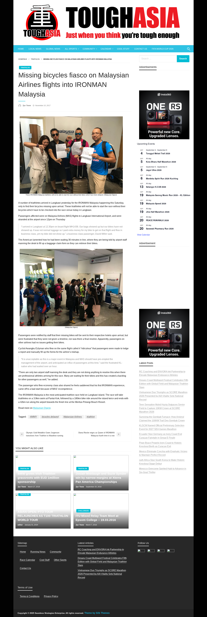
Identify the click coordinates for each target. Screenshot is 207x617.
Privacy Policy (51, 596)
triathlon (91, 417)
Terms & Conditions (29, 596)
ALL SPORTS (71, 49)
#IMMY (33, 417)
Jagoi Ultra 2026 (154, 170)
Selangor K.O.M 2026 (156, 186)
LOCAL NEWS (35, 49)
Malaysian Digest (41, 408)
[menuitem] (20, 48)
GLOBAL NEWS (53, 49)
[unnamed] (164, 115)
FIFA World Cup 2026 (162, 49)
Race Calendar (27, 560)
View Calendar (143, 234)
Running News (37, 552)
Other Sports (60, 560)
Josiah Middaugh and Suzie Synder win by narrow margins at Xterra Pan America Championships (101, 478)
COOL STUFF (123, 49)
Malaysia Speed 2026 (156, 203)
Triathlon (35, 59)
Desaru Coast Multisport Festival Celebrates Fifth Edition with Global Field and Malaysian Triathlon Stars (163, 384)
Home (23, 552)
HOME (21, 49)
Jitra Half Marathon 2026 (157, 211)
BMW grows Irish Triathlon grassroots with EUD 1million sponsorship (38, 478)
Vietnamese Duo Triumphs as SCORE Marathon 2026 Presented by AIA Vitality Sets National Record (163, 396)
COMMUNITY (89, 49)
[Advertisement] (164, 284)
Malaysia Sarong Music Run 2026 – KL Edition (168, 195)
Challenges (83, 511)
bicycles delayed (50, 417)
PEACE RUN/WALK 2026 (157, 220)
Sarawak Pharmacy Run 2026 (160, 228)
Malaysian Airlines (73, 417)
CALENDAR (106, 49)
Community (55, 552)
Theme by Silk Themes (97, 613)
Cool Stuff (44, 560)
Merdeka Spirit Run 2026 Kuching (162, 178)
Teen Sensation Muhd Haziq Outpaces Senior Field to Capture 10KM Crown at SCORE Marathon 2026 (162, 408)
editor (20, 525)
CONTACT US (140, 49)
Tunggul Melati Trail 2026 (158, 153)
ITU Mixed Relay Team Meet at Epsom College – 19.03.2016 (97, 517)
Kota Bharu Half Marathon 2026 (161, 161)
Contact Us (25, 568)
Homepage (22, 59)
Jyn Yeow (27, 105)
